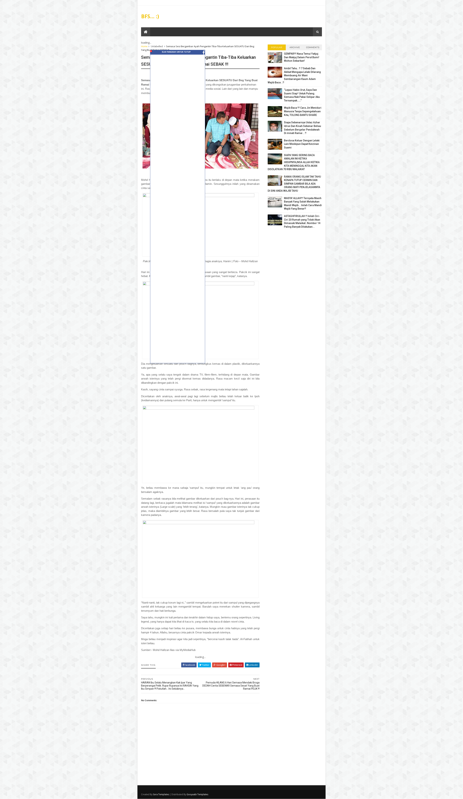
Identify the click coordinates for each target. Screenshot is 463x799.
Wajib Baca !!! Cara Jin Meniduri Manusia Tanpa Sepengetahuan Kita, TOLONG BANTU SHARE (302, 111)
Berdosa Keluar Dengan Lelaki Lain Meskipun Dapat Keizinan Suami (302, 144)
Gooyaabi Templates (197, 794)
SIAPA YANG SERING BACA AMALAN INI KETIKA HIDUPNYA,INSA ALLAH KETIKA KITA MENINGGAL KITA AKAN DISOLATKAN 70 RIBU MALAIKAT (294, 162)
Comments (312, 47)
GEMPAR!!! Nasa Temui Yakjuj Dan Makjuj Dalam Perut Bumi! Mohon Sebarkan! (301, 57)
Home (144, 46)
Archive (295, 47)
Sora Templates (161, 794)
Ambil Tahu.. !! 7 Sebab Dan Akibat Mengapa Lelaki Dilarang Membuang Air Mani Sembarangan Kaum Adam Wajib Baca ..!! (294, 75)
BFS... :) (150, 16)
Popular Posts (276, 48)
